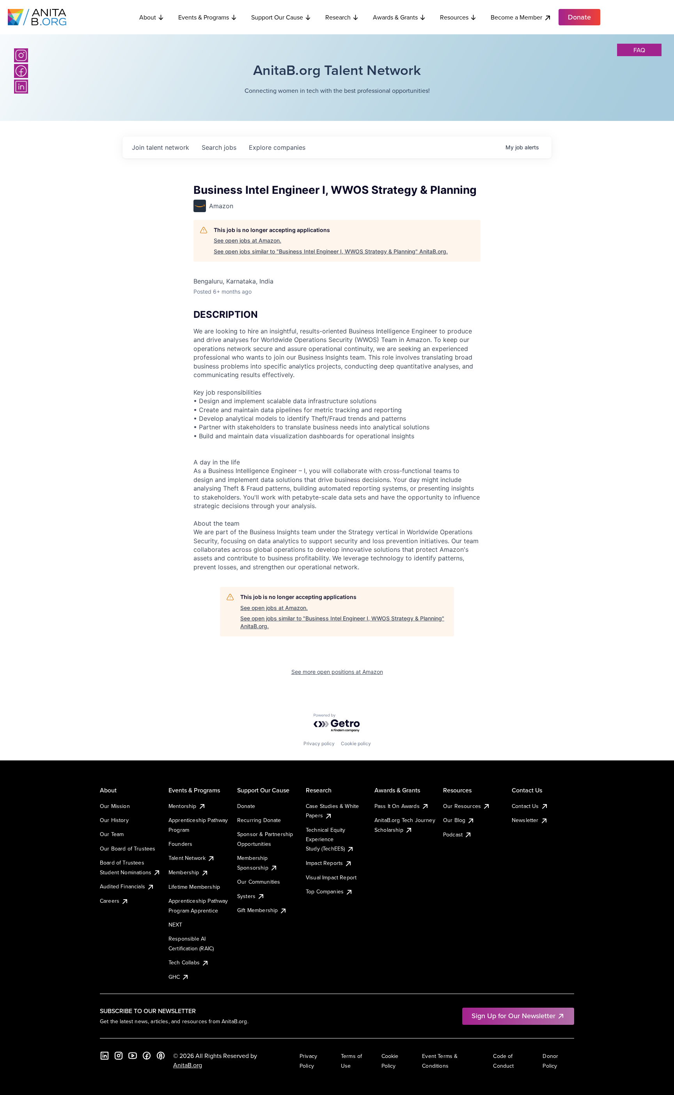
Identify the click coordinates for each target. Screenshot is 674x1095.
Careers (109, 901)
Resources (454, 17)
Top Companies (325, 891)
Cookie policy (356, 743)
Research (338, 17)
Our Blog (454, 820)
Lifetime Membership (194, 887)
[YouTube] (132, 1055)
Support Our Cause (277, 17)
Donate (246, 806)
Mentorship (182, 806)
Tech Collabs (184, 962)
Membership (183, 872)
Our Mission (115, 806)
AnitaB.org (187, 1065)
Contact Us (525, 806)
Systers (246, 896)
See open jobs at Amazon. (247, 240)
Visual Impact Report (331, 877)
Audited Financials (122, 886)
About (147, 17)
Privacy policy (319, 743)
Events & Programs (203, 17)
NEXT (175, 924)
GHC (174, 977)
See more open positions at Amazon (337, 671)
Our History (114, 820)
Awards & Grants (395, 17)
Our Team (112, 834)
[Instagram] (21, 55)
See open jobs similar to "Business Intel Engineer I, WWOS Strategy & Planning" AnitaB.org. (331, 251)
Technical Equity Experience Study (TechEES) (326, 839)
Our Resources (462, 806)
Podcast (453, 834)
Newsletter (525, 820)
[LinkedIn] (21, 87)
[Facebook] (21, 71)
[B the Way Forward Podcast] (160, 1055)
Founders (180, 844)
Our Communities (258, 882)
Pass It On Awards (397, 806)
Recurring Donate (259, 820)
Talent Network (187, 858)
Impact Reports (324, 863)
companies (277, 147)
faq (639, 50)
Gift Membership (257, 910)
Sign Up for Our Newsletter (513, 1016)
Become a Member (516, 17)
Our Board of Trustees (127, 848)
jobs (219, 147)
